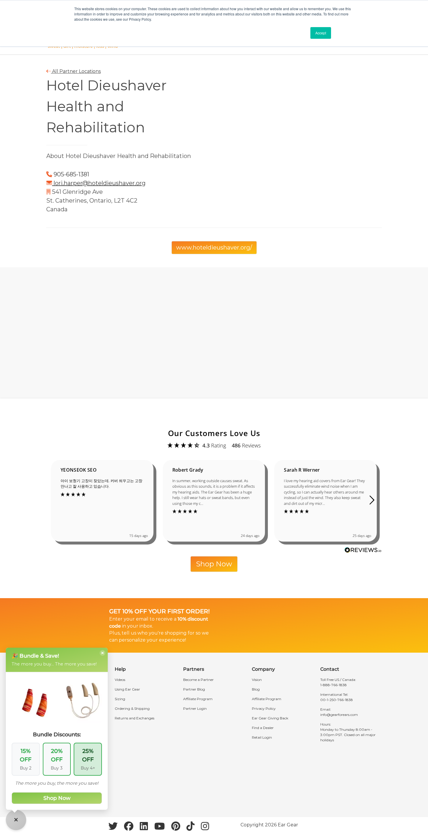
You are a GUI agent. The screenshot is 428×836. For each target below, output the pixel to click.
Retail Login (262, 737)
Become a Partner (198, 679)
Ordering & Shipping (132, 708)
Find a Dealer (263, 728)
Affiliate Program (198, 699)
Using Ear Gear (127, 689)
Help (120, 669)
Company (263, 669)
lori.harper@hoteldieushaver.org (100, 183)
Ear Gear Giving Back (270, 718)
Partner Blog (194, 689)
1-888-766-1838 (333, 685)
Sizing (120, 699)
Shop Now (214, 564)
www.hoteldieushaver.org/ (214, 247)
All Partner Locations (76, 71)
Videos (120, 679)
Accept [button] (320, 32)
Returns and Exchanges (134, 718)
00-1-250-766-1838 (336, 700)
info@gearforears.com (339, 714)
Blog (256, 689)
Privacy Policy (264, 708)
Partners (193, 669)
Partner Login (195, 708)
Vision (257, 679)
